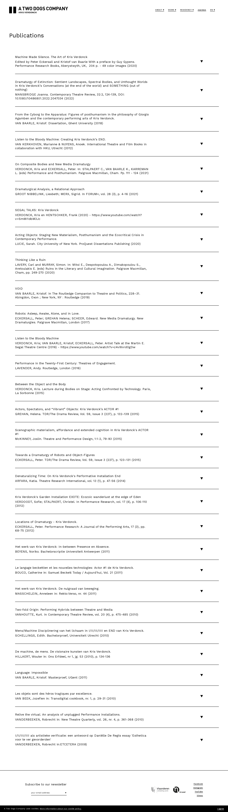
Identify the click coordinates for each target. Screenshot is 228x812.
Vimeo (200, 795)
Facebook (198, 784)
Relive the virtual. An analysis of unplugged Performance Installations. (79, 717)
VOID (77, 293)
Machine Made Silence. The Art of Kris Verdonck (76, 61)
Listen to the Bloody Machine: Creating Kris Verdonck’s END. (81, 144)
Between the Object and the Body (83, 388)
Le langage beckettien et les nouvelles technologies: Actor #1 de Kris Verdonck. (74, 570)
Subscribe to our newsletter (46, 784)
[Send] (65, 792)
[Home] (12, 10)
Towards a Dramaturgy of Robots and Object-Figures (78, 457)
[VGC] (179, 790)
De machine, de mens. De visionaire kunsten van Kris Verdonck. (63, 654)
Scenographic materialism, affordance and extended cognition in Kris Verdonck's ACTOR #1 (81, 434)
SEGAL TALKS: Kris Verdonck (78, 214)
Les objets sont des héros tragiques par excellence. (65, 696)
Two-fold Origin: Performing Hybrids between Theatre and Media (76, 612)
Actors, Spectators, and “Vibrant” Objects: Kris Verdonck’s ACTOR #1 (77, 411)
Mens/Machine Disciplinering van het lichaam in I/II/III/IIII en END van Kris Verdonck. (79, 633)
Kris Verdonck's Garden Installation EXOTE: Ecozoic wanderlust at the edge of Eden (81, 501)
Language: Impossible (51, 675)
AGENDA (202, 10)
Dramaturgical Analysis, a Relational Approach (76, 191)
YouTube (199, 791)
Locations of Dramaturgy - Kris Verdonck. (80, 526)
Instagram (198, 788)
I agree (220, 808)
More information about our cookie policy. (60, 808)
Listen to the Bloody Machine (80, 343)
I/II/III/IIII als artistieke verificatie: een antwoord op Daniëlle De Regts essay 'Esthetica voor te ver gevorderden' (80, 740)
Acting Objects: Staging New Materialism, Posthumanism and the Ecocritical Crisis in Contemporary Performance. (79, 239)
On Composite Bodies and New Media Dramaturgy (82, 168)
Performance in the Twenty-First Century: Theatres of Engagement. (65, 366)
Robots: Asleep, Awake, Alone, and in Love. (79, 318)
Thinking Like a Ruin (81, 266)
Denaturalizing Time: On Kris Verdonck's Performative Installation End (70, 478)
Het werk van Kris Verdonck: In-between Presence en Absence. (62, 549)
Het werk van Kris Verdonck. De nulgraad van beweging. (57, 591)
